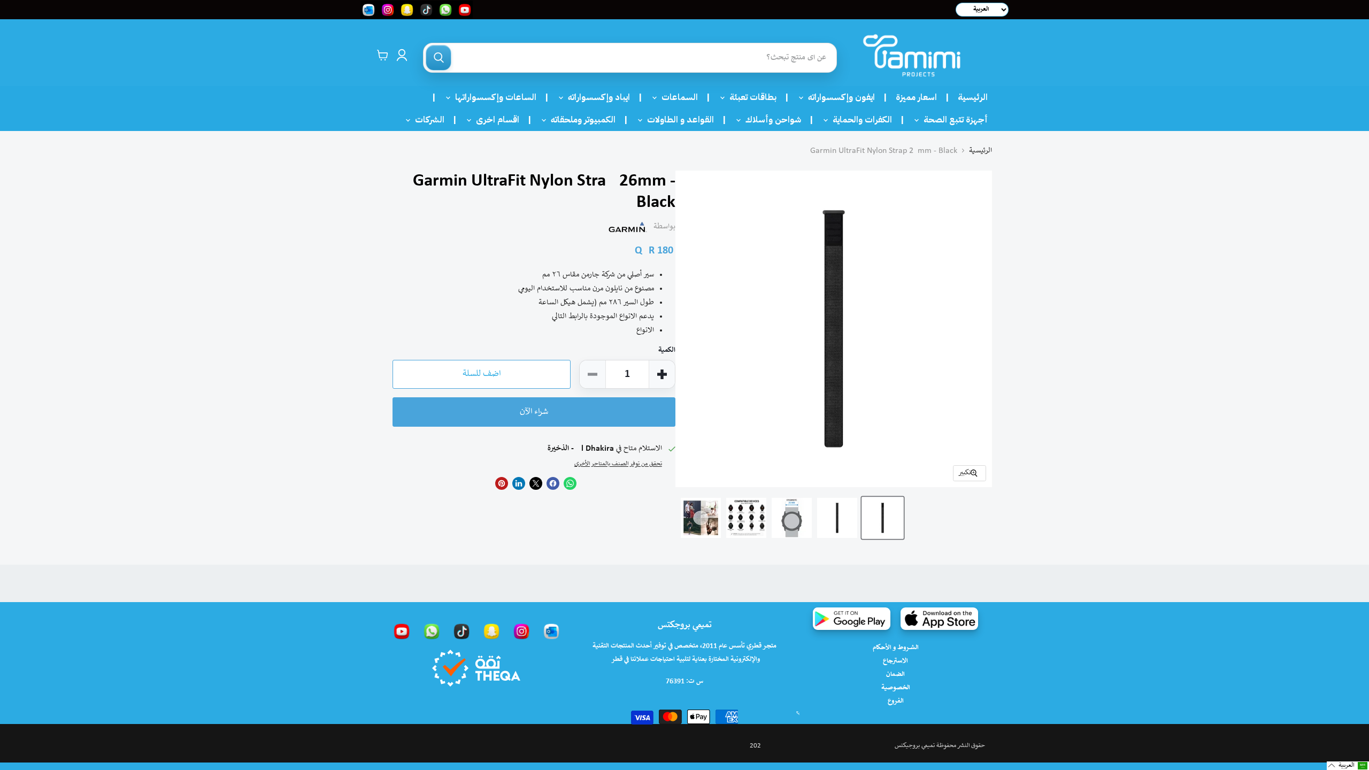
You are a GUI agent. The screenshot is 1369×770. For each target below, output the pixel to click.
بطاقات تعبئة (749, 97)
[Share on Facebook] (553, 483)
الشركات (426, 119)
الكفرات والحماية (859, 119)
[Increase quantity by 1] (662, 374)
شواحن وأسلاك (770, 119)
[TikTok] (461, 631)
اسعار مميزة (916, 97)
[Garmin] (627, 226)
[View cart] (382, 55)
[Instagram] (521, 631)
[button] (1348, 765)
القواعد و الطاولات (677, 119)
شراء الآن (534, 412)
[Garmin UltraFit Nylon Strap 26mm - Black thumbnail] (792, 518)
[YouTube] (401, 631)
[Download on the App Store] (939, 618)
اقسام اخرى (494, 119)
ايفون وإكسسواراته (838, 97)
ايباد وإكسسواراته (596, 97)
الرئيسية (973, 97)
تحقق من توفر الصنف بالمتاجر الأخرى (618, 463)
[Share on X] (535, 483)
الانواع (645, 330)
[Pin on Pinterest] (501, 483)
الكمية (666, 350)
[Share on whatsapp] (570, 483)
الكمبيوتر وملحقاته (580, 119)
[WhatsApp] (431, 631)
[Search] (438, 58)
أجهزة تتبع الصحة (952, 119)
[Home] (911, 55)
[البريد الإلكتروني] (551, 631)
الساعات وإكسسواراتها (492, 97)
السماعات (676, 97)
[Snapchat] (491, 631)
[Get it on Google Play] (851, 618)
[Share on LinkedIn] (518, 483)
